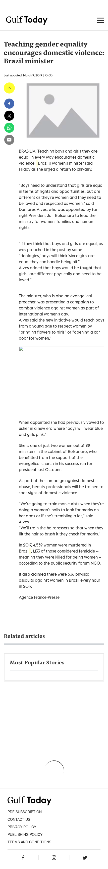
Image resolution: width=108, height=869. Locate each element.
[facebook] (9, 104)
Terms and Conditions (29, 841)
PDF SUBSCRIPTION (25, 811)
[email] (9, 140)
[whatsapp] (9, 128)
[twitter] (9, 116)
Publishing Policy (25, 834)
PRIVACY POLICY (22, 826)
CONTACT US (19, 819)
